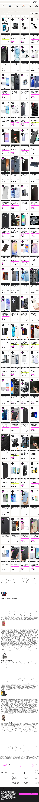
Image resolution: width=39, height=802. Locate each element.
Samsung (3, 15)
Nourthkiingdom (7, 758)
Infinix (23, 15)
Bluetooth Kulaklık (26, 781)
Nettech (31, 756)
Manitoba (34, 756)
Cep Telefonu (26, 784)
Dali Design (8, 757)
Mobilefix (19, 758)
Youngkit (32, 15)
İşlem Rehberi (14, 777)
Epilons (23, 757)
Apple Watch (25, 779)
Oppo (27, 15)
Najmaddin (37, 756)
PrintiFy (20, 756)
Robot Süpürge (26, 773)
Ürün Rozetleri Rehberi (15, 783)
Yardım (13, 773)
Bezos (29, 756)
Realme (18, 15)
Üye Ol (13, 772)
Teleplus (1, 758)
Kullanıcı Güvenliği (14, 778)
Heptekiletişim (34, 757)
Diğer (13, 15)
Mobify (26, 757)
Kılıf (24, 11)
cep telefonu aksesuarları (14, 589)
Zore (22, 756)
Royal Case (27, 758)
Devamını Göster (2, 759)
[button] (4, 60)
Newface (18, 756)
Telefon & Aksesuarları (10, 11)
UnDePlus (15, 757)
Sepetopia (18, 757)
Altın (24, 772)
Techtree (26, 756)
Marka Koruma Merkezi (4, 772)
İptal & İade (14, 776)
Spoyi (24, 756)
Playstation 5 (25, 778)
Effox (30, 758)
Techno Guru (12, 757)
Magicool (24, 758)
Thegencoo (12, 758)
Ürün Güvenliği (14, 779)
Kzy (16, 758)
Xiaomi (9, 15)
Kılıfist (21, 757)
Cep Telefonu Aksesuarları (19, 11)
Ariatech (36, 758)
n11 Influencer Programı (15, 784)
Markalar (2, 773)
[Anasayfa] (1, 11)
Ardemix (4, 758)
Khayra (32, 758)
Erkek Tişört (25, 783)
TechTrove (5, 757)
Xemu (34, 758)
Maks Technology (29, 757)
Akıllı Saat (25, 776)
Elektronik (4, 11)
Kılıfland (15, 756)
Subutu (22, 758)
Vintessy (15, 758)
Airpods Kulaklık (26, 777)
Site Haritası (14, 781)
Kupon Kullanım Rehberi (15, 782)
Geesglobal (1, 757)
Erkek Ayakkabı (26, 782)
